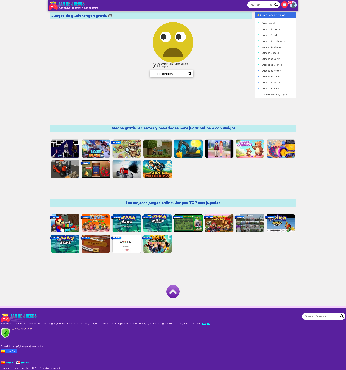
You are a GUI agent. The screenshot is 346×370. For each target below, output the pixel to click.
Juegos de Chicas (271, 47)
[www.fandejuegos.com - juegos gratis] (19, 317)
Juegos (206, 323)
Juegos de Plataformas (274, 41)
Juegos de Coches (272, 65)
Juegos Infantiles (271, 88)
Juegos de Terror (271, 82)
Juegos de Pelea (271, 76)
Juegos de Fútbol (271, 29)
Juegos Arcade (270, 35)
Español (11, 351)
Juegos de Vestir (271, 59)
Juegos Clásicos (270, 53)
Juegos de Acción (271, 71)
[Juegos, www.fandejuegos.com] (67, 5)
